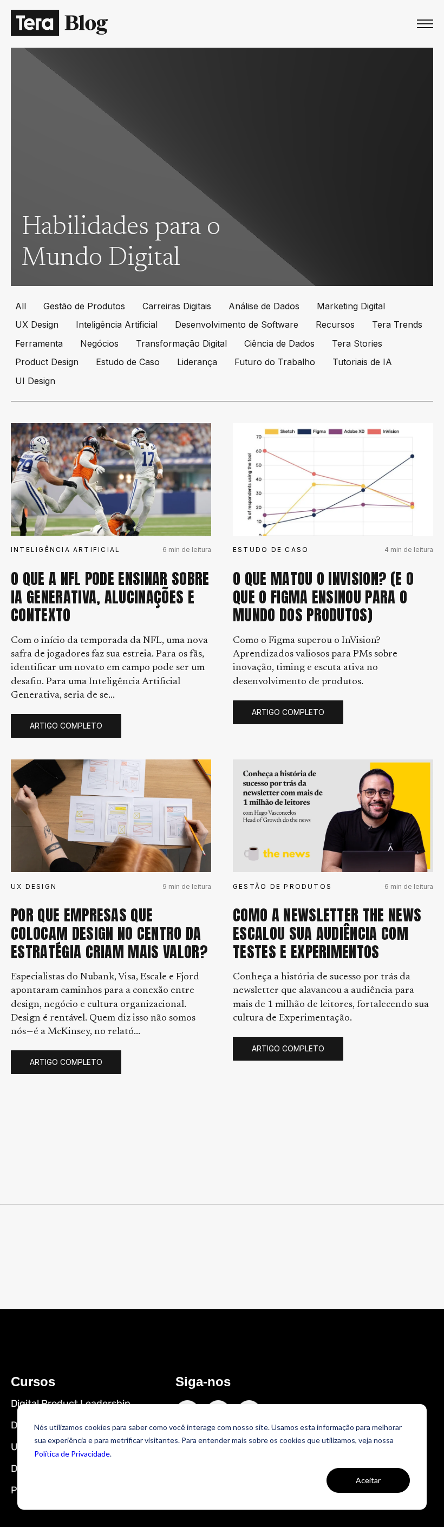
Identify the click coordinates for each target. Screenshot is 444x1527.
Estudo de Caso (128, 361)
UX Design (36, 324)
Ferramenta (39, 343)
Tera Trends (397, 324)
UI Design (35, 380)
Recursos (335, 324)
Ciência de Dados (279, 343)
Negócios (99, 343)
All (20, 306)
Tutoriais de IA (362, 361)
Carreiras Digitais (176, 306)
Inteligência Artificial (117, 324)
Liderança (197, 361)
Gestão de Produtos (84, 306)
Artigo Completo (66, 725)
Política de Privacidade (72, 1453)
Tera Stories (357, 343)
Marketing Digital (351, 306)
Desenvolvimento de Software (236, 324)
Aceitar (368, 1480)
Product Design (47, 361)
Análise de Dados (263, 306)
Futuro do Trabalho (274, 361)
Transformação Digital (181, 343)
